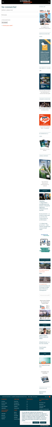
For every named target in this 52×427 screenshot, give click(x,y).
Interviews (15, 417)
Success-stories (4, 403)
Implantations (3, 408)
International (3, 417)
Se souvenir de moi (6, 20)
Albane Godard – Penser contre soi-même (43, 337)
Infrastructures (16, 408)
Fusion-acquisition (4, 406)
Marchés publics (17, 404)
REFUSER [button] (43, 422)
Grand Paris (16, 401)
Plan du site (47, 396)
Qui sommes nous (42, 402)
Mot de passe (4, 14)
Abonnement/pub (42, 391)
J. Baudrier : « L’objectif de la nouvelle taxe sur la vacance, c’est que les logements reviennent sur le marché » (44, 206)
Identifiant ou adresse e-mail (7, 10)
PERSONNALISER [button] (27, 422)
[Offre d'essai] (45, 51)
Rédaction (41, 393)
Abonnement (41, 404)
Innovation (3, 401)
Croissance (3, 404)
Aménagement (16, 403)
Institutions (16, 406)
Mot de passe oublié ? (8, 25)
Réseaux (15, 413)
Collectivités (3, 413)
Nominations (16, 415)
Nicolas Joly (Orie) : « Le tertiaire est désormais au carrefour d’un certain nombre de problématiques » (44, 216)
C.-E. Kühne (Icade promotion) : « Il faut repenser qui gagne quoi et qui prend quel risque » (44, 226)
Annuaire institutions (17, 419)
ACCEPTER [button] (36, 422)
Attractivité (3, 415)
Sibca (40, 273)
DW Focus (26, 2)
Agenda (15, 412)
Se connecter (4, 22)
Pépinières (3, 418)
